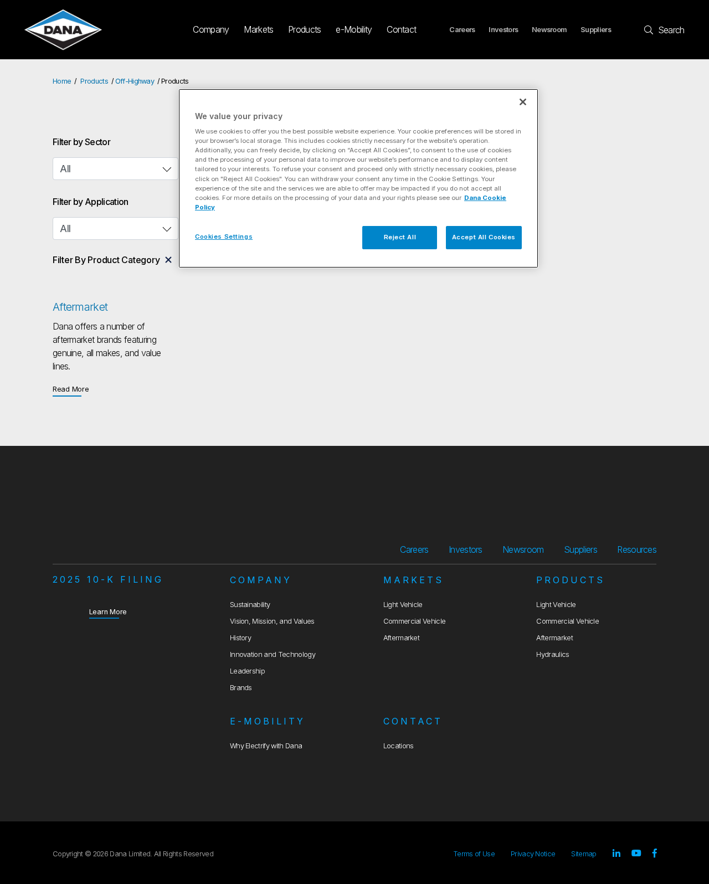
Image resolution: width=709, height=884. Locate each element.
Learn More (108, 611)
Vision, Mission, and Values (272, 621)
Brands (241, 687)
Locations (398, 746)
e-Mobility (354, 29)
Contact (401, 29)
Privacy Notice (533, 854)
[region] (358, 178)
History (240, 638)
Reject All (400, 237)
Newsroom (549, 29)
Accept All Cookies (484, 237)
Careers (462, 29)
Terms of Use (474, 854)
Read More (71, 388)
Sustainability (250, 604)
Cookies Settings (224, 236)
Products (304, 29)
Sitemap (583, 854)
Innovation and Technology (272, 654)
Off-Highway (135, 81)
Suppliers (595, 29)
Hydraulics (552, 654)
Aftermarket (401, 638)
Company (211, 29)
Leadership (247, 671)
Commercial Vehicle (414, 621)
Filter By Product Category (106, 259)
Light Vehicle (403, 604)
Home (62, 81)
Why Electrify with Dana (266, 746)
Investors (503, 29)
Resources (636, 549)
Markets (258, 29)
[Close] (523, 102)
